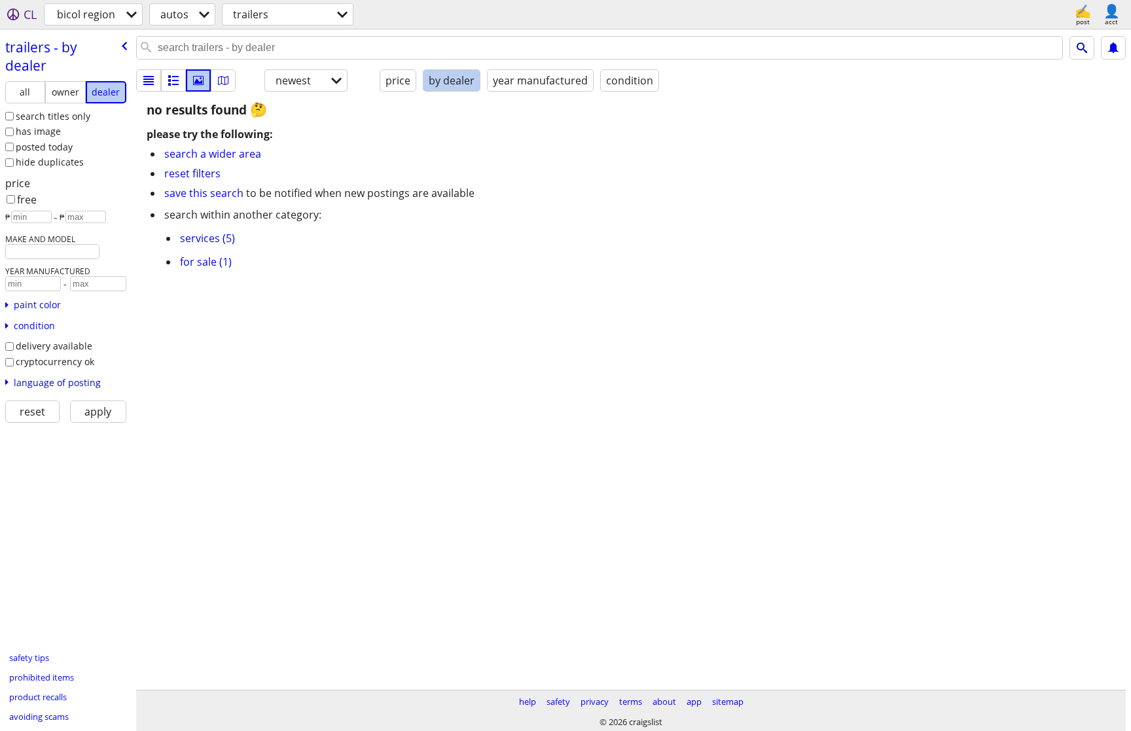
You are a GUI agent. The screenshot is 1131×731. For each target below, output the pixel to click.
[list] (148, 80)
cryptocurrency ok (55, 361)
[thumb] (173, 80)
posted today (44, 147)
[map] (223, 80)
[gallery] (198, 80)
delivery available (54, 346)
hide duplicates (50, 162)
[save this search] (1113, 48)
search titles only (53, 116)
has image (38, 131)
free (27, 199)
